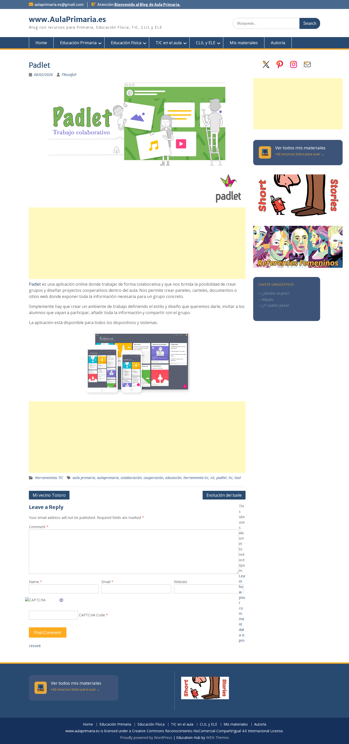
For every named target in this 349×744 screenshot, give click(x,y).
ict (212, 477)
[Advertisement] (137, 243)
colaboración (131, 477)
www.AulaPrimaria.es (67, 19)
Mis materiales (244, 43)
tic (230, 477)
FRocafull (69, 74)
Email (107, 581)
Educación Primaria (78, 43)
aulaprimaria (108, 477)
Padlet (35, 284)
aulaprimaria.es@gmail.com (59, 4)
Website (180, 581)
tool (238, 477)
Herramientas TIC (49, 477)
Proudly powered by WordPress (146, 737)
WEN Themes (217, 737)
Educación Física (126, 43)
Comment (39, 526)
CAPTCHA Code (92, 615)
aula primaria (84, 477)
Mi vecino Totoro (49, 495)
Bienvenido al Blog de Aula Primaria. (147, 4)
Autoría (278, 43)
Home (41, 43)
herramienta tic (195, 477)
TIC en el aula (169, 43)
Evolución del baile (224, 495)
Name (35, 581)
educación (173, 477)
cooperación (153, 477)
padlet (221, 477)
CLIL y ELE (205, 43)
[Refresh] (61, 599)
